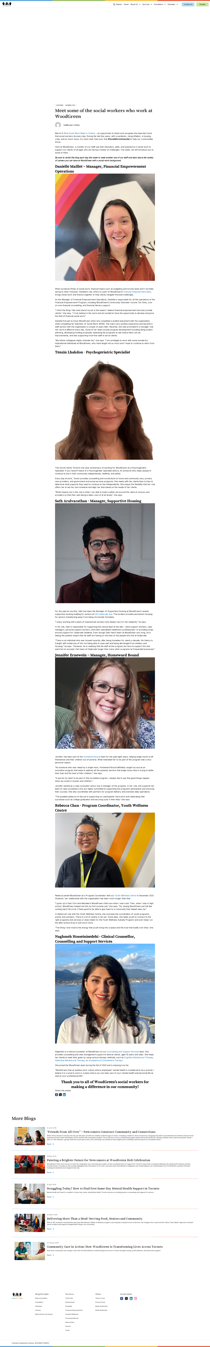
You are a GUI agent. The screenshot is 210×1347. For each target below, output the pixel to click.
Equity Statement (101, 1306)
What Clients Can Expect (44, 1314)
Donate (202, 4)
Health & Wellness (71, 1314)
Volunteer (171, 4)
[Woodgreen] (6, 4)
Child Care (69, 1298)
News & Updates (41, 1298)
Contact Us (188, 4)
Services (145, 4)
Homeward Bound (71, 1318)
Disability (68, 1306)
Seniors (68, 1326)
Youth (67, 1330)
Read (49, 1144)
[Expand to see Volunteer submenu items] (177, 4)
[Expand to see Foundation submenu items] (165, 4)
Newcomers (69, 1322)
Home (126, 4)
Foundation (158, 4)
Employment (69, 1302)
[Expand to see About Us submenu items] (139, 4)
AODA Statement (101, 1310)
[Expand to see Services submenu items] (151, 4)
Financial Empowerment (74, 1310)
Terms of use (100, 1298)
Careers (38, 1310)
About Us (134, 4)
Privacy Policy (100, 1302)
